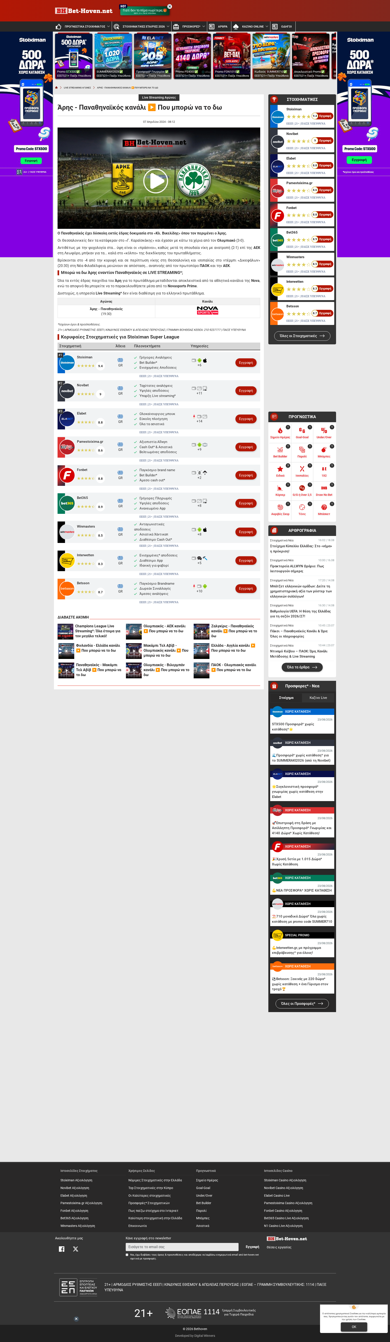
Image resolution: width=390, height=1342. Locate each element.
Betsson (83, 583)
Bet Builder (203, 1203)
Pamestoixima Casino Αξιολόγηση (288, 1203)
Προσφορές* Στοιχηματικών (149, 1203)
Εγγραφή (246, 363)
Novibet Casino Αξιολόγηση (283, 1188)
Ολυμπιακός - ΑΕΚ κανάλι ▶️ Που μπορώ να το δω (165, 628)
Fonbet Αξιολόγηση (74, 1211)
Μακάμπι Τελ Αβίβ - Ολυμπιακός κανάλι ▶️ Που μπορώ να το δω (166, 650)
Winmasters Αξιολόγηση (77, 1226)
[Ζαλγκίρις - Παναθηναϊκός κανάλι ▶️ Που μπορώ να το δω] (201, 632)
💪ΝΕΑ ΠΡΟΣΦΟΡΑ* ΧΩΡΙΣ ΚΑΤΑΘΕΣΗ (302, 890)
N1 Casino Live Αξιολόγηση (283, 1226)
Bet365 (82, 498)
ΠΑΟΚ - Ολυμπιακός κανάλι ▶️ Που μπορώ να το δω (233, 667)
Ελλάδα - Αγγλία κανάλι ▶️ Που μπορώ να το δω (233, 648)
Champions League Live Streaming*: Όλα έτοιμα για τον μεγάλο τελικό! (97, 631)
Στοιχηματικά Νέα (281, 540)
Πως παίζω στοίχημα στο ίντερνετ (153, 1211)
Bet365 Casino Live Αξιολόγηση (286, 1218)
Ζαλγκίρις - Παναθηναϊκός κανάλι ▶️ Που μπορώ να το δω (234, 631)
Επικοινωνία (137, 1226)
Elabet (81, 413)
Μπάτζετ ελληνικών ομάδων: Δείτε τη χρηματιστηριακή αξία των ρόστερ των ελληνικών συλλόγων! (301, 591)
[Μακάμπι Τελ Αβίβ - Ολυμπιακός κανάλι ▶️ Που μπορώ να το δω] (134, 651)
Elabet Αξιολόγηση (73, 1196)
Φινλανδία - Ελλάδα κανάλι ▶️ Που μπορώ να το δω (98, 648)
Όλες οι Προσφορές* (298, 1003)
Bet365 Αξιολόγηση (74, 1218)
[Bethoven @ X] (75, 1249)
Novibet (83, 385)
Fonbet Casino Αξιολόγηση (283, 1211)
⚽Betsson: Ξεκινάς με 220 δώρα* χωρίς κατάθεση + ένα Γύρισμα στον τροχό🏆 (300, 984)
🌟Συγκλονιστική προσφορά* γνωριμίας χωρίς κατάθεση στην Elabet (297, 792)
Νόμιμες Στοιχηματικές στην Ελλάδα (155, 1180)
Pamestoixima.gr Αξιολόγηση (81, 1203)
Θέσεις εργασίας (279, 1247)
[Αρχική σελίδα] (56, 87)
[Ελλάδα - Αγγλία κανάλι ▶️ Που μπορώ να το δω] (201, 651)
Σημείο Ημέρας (207, 1180)
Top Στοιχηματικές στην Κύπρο (150, 1188)
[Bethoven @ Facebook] (61, 1249)
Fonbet (82, 470)
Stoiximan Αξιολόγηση (76, 1180)
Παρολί (201, 1211)
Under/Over (204, 1196)
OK (354, 1327)
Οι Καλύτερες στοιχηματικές (149, 1196)
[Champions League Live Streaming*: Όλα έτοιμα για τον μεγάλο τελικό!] (65, 632)
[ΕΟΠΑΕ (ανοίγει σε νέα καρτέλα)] (210, 1313)
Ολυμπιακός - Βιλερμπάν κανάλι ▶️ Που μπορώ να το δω (166, 670)
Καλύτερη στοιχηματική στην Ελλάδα (155, 1218)
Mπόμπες (203, 1218)
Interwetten (85, 555)
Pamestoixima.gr (90, 442)
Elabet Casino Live (277, 1196)
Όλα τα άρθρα (298, 667)
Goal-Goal (203, 1188)
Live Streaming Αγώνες (159, 98)
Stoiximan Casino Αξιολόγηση (285, 1180)
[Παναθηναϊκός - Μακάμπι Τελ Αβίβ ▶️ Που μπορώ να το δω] (66, 670)
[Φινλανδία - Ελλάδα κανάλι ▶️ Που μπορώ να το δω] (66, 651)
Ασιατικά (202, 1226)
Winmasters (86, 526)
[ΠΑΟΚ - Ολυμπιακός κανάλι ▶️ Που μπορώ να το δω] (201, 670)
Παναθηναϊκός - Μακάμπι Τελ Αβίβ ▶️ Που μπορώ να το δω (98, 670)
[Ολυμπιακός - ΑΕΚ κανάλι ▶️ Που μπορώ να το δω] (134, 632)
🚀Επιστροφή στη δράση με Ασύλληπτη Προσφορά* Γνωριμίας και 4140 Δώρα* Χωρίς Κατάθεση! (302, 828)
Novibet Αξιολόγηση (74, 1188)
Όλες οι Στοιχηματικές (299, 336)
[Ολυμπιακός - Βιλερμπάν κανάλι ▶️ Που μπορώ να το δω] (134, 670)
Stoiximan (84, 357)
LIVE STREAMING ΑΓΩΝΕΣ (77, 87)
